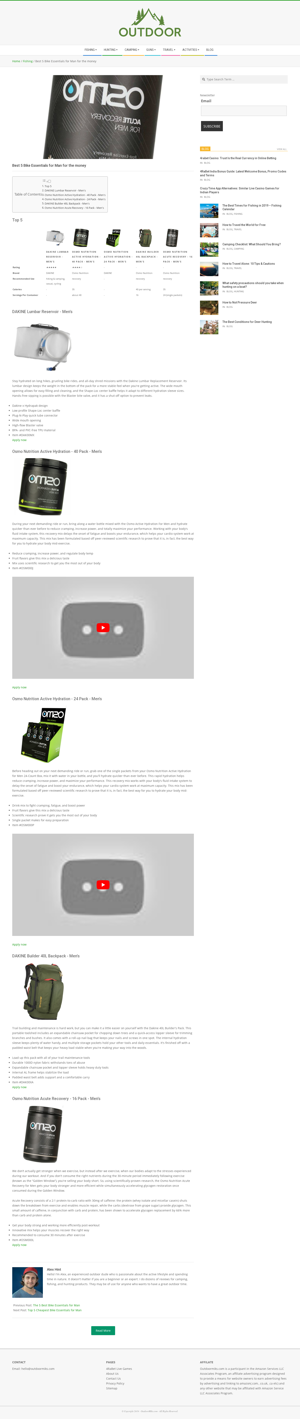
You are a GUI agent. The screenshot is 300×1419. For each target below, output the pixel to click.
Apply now (19, 440)
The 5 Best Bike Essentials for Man (56, 1305)
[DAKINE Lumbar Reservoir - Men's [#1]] (42, 320)
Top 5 (48, 186)
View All (282, 149)
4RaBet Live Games (119, 1369)
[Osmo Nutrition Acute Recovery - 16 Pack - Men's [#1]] (42, 1107)
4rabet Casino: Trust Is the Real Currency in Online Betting (238, 158)
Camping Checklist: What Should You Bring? (251, 244)
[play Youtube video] (103, 628)
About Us (112, 1374)
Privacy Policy (115, 1383)
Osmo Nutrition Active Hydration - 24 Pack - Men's (75, 199)
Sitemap (111, 1388)
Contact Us (113, 1378)
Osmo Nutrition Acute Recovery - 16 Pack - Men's (74, 208)
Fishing (238, 213)
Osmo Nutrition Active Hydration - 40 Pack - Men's (75, 195)
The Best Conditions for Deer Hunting (247, 321)
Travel (238, 229)
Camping (239, 248)
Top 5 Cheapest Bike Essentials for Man (55, 1310)
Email (206, 101)
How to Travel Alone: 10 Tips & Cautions (248, 263)
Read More (103, 1330)
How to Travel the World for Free (244, 225)
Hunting (239, 291)
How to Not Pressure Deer (239, 302)
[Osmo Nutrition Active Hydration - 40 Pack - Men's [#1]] (42, 460)
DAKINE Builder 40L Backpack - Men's (67, 203)
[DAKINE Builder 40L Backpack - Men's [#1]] (42, 964)
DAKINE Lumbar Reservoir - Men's (65, 190)
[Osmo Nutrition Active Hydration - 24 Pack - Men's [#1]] (42, 707)
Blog (207, 162)
